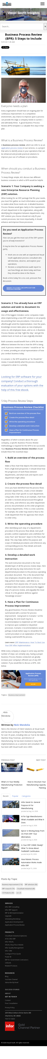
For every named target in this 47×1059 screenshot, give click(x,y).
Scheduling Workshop (12, 919)
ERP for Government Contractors (16, 960)
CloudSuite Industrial (26, 889)
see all (18, 893)
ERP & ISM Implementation (14, 913)
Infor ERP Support (11, 910)
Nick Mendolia (22, 724)
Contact (8, 1000)
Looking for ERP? (10, 1044)
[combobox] (22, 26)
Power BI (8, 957)
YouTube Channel (11, 979)
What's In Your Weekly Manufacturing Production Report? (11, 785)
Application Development (14, 922)
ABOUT (8, 993)
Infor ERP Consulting (12, 907)
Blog (6, 976)
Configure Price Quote (13, 954)
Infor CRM (8, 951)
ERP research (8, 889)
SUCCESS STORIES (12, 989)
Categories (26, 796)
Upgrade (8, 916)
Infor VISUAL (9, 942)
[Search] (45, 26)
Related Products (11, 966)
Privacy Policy (10, 1007)
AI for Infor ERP (10, 939)
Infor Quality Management (14, 948)
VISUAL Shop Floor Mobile (14, 945)
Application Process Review (14, 925)
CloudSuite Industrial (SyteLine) (16, 936)
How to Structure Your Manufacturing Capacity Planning (36, 785)
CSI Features (8, 893)
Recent (6, 796)
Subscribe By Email (11, 982)
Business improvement (17, 695)
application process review (12, 148)
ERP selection (31, 884)
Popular (15, 796)
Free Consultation (11, 1003)
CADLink (8, 963)
